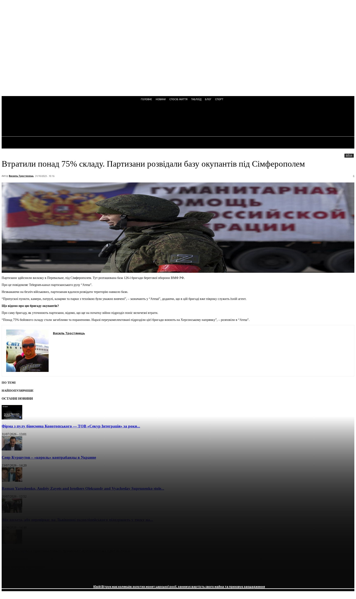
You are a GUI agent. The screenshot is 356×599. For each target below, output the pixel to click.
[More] (68, 577)
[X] (23, 577)
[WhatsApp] (53, 577)
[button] (112, 120)
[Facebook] (8, 577)
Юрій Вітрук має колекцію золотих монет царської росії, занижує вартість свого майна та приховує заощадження (179, 587)
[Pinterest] (38, 577)
